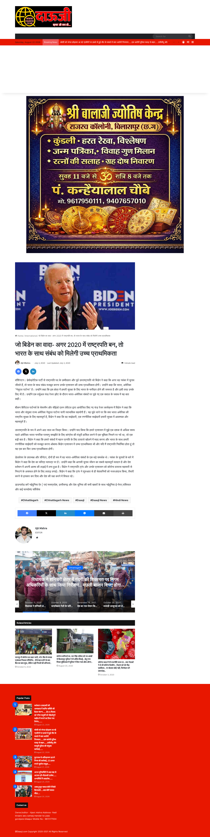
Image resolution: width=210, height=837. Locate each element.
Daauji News (99, 500)
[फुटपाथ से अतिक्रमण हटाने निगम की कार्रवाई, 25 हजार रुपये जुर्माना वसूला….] (23, 761)
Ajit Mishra (25, 363)
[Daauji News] (43, 16)
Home (20, 336)
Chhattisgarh (30, 500)
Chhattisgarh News (57, 500)
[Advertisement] (105, 69)
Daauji (80, 500)
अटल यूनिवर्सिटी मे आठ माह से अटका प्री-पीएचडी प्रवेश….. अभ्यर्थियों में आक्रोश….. (45, 775)
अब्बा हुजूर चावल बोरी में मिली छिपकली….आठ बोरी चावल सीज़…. (44, 790)
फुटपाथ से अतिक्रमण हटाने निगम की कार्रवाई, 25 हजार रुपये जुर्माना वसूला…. (90, 42)
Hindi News (121, 500)
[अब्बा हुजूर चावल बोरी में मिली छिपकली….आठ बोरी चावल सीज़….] (23, 791)
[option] (75, 581)
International (31, 336)
